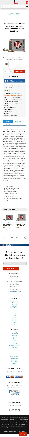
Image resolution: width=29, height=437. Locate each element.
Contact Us (14, 363)
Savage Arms (14, 333)
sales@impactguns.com (14, 291)
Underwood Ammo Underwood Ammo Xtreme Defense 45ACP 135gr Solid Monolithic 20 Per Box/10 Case (20, 226)
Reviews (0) (18, 121)
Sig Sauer (14, 337)
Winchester (14, 342)
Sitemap (14, 306)
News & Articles (14, 301)
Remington (14, 347)
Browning (14, 332)
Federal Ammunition (14, 345)
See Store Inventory (16, 93)
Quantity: (8, 69)
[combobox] (13, 7)
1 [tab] (12, 237)
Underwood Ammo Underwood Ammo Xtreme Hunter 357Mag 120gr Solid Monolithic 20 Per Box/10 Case (8, 226)
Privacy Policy (14, 361)
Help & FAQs (14, 358)
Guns (14, 315)
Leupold (14, 343)
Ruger (14, 338)
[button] (14, 392)
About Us (14, 302)
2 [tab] (14, 237)
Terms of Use (14, 360)
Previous (3, 237)
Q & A (8, 124)
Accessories (14, 320)
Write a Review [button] (8, 87)
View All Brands (14, 349)
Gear (14, 322)
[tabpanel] (8, 224)
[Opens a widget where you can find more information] (23, 434)
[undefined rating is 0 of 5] (8, 86)
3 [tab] (17, 237)
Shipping (14, 304)
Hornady (14, 335)
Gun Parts (14, 319)
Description (8, 121)
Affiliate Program (14, 308)
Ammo (14, 317)
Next (25, 237)
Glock (14, 340)
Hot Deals (14, 324)
